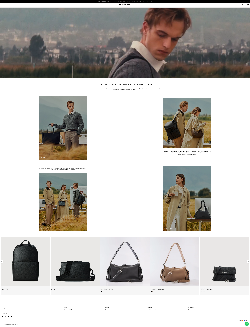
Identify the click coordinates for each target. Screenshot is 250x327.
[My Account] (245, 5)
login (124, 1)
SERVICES (149, 305)
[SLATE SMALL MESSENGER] (75, 261)
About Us (107, 307)
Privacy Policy (191, 307)
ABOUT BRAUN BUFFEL (110, 305)
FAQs (148, 314)
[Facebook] (3, 316)
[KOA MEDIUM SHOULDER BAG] (125, 261)
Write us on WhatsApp (68, 309)
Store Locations (108, 309)
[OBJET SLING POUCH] (224, 261)
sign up (119, 1)
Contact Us (66, 307)
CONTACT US (67, 305)
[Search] (242, 5)
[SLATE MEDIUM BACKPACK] (25, 261)
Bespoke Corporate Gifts (152, 309)
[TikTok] (9, 316)
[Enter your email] (60, 308)
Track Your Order (150, 312)
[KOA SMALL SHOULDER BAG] (174, 261)
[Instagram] (6, 316)
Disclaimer (190, 309)
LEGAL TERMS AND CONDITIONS (195, 305)
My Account (149, 307)
